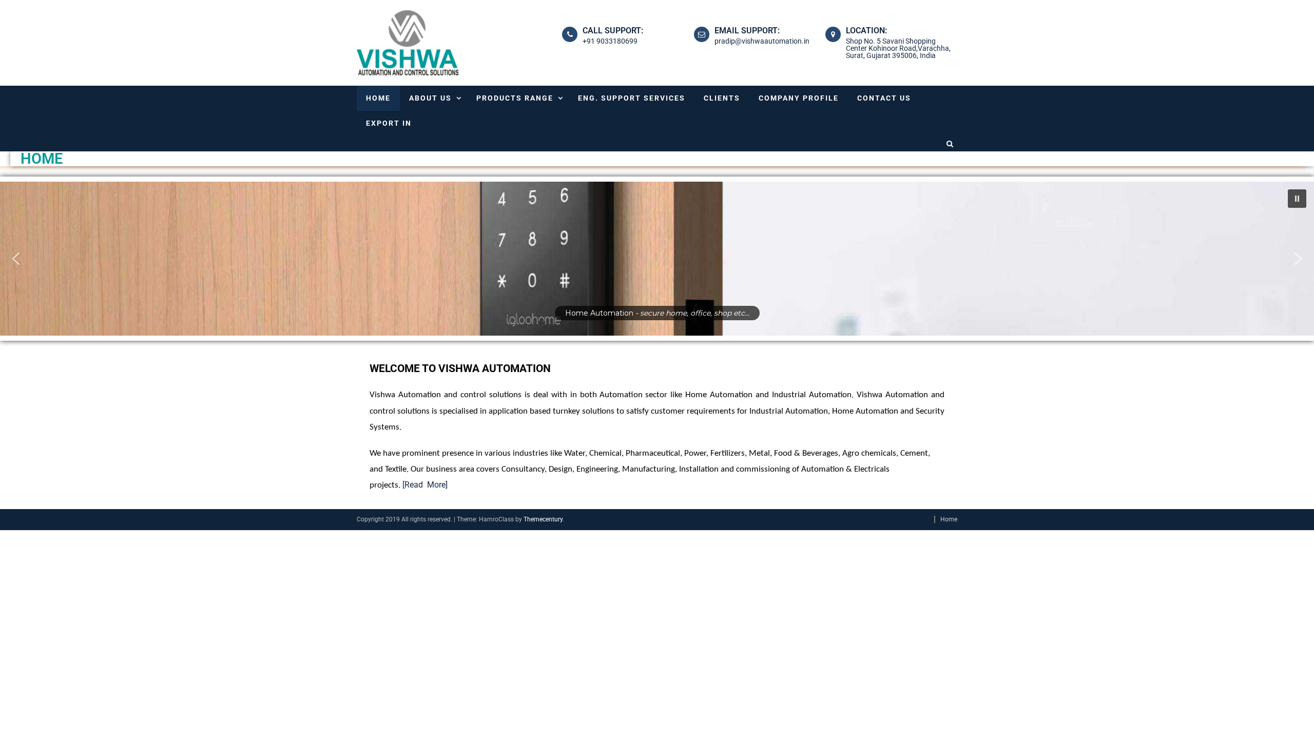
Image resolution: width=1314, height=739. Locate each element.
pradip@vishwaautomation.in (761, 41)
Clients (722, 98)
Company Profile (799, 98)
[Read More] (425, 485)
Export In (389, 123)
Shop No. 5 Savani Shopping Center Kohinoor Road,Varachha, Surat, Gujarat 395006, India (898, 48)
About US (430, 98)
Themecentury (543, 519)
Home (378, 98)
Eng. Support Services (631, 98)
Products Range (514, 98)
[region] (657, 259)
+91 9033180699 (610, 41)
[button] (1297, 198)
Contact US (884, 98)
